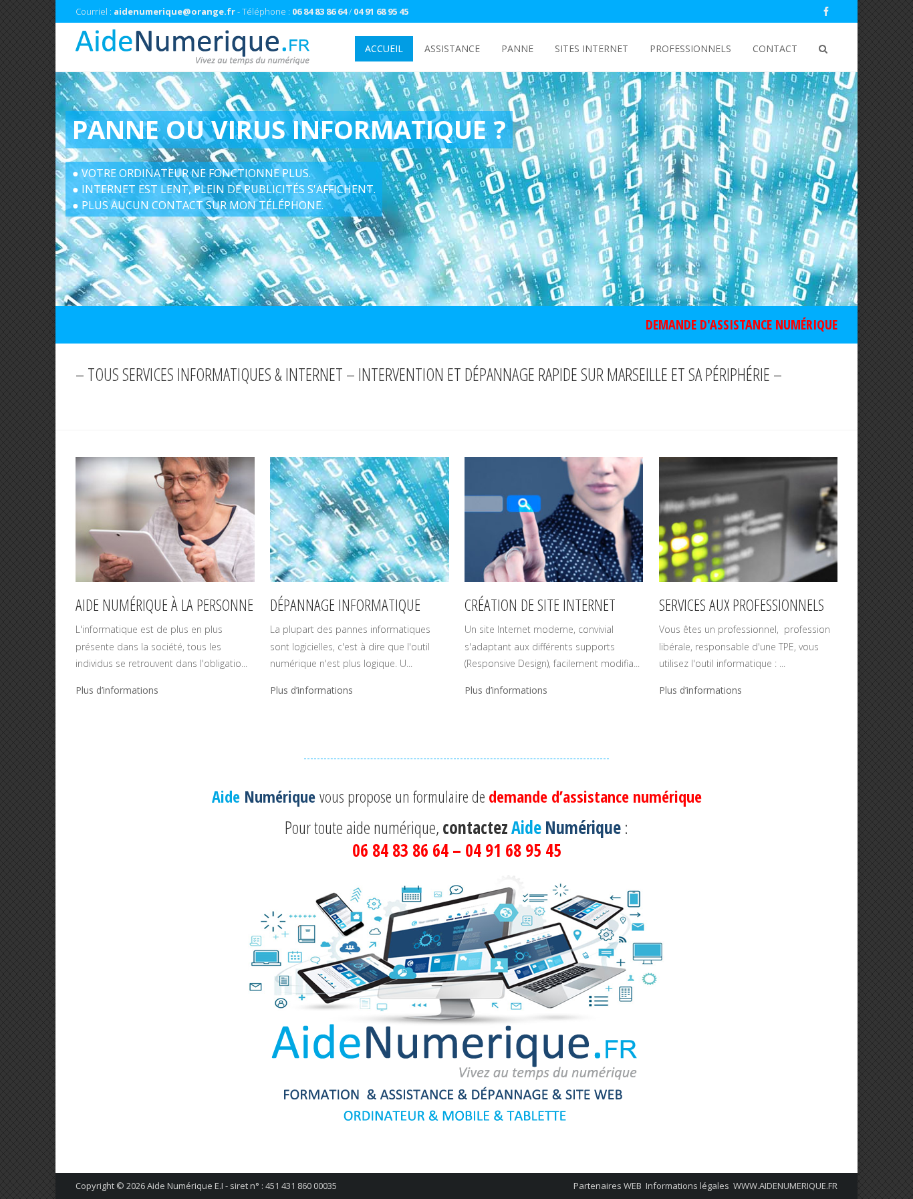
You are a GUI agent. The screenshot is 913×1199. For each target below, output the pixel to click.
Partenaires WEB (607, 1186)
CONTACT (775, 48)
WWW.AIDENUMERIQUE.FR (785, 1186)
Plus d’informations (117, 690)
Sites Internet (591, 48)
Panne (517, 48)
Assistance (452, 48)
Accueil (384, 48)
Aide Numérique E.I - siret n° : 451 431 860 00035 (242, 1186)
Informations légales (687, 1186)
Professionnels (690, 48)
